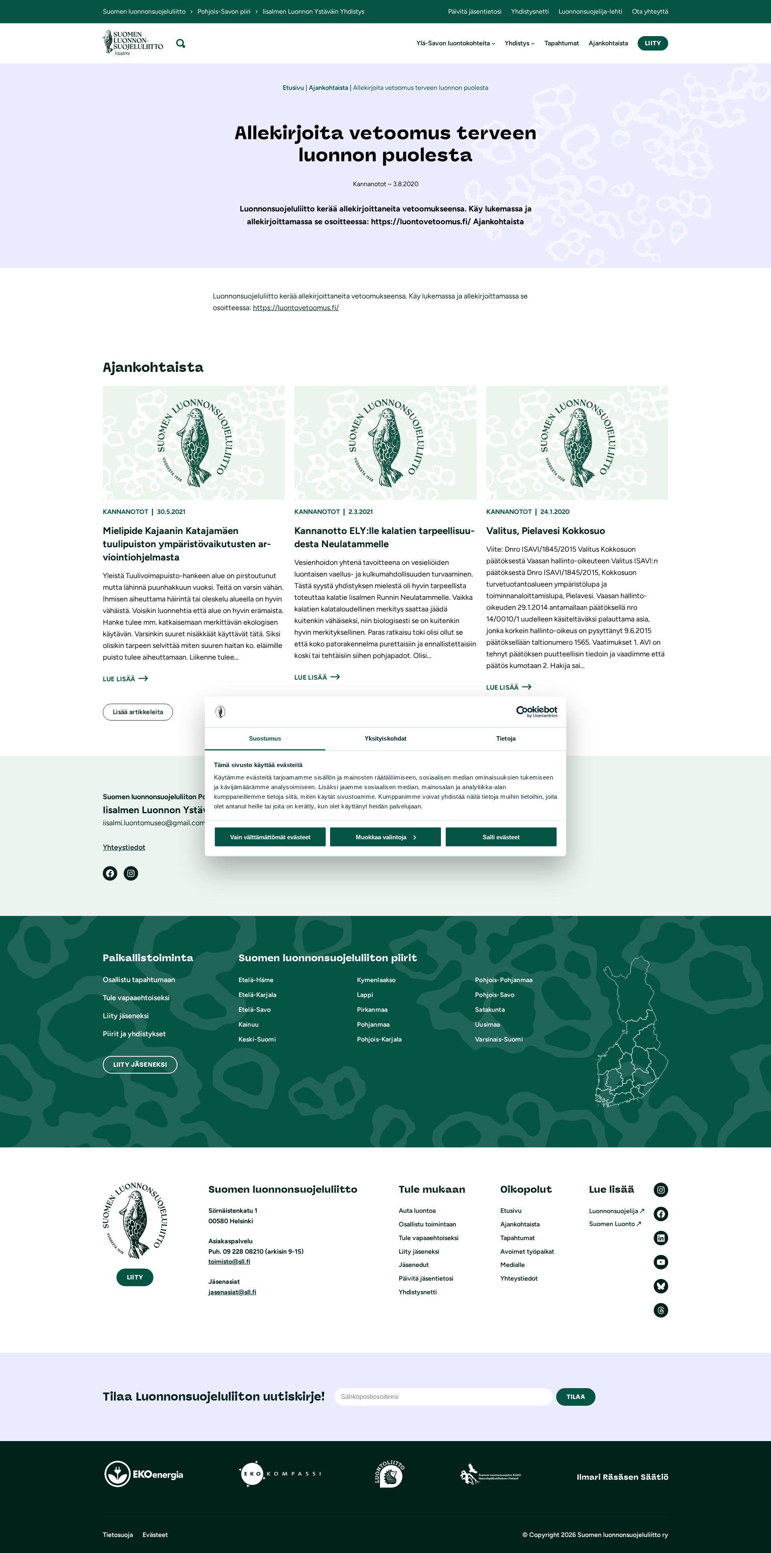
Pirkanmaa (372, 1009)
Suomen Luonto (612, 1224)
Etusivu (293, 87)
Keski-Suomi (257, 1039)
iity (135, 1277)
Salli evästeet (501, 836)
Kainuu (249, 1024)
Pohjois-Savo (494, 995)
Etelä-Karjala (257, 995)
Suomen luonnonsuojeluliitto (144, 11)
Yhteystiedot (124, 847)
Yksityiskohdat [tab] (385, 738)
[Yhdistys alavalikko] (533, 43)
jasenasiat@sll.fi (232, 1292)
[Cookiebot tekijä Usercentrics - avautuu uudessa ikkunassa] (522, 712)
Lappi (365, 995)
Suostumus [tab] (265, 738)
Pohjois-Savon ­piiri (224, 11)
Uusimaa (487, 1024)
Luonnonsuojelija (613, 1211)
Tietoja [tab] (506, 738)
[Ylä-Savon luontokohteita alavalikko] (494, 43)
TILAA (576, 1397)
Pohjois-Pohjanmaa (503, 980)
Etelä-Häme (256, 980)
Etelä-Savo (255, 1009)
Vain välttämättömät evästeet (270, 836)
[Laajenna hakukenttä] (181, 43)
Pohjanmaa (373, 1024)
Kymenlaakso (376, 980)
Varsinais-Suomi (498, 1039)
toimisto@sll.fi (229, 1261)
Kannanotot (125, 512)
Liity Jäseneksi (140, 1064)
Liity (653, 43)
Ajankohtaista (328, 87)
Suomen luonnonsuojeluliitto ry (622, 1535)
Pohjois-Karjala (379, 1039)
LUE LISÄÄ (119, 679)
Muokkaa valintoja (381, 836)
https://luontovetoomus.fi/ (296, 307)
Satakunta (489, 1009)
